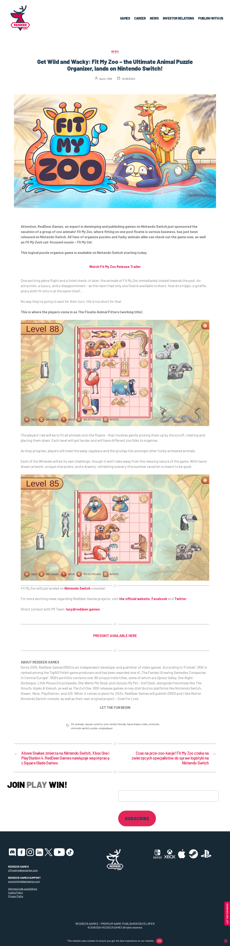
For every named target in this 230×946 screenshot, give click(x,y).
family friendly (118, 724)
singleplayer (106, 728)
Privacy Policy (15, 896)
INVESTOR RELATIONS (178, 18)
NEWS (154, 18)
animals (79, 724)
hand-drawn (134, 724)
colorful (97, 724)
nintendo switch (80, 728)
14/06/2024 (128, 78)
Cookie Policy (15, 892)
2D (72, 724)
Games (125, 18)
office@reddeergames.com (23, 870)
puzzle (93, 728)
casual (88, 724)
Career (140, 18)
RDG (109, 78)
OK (159, 940)
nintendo (154, 724)
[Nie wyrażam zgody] (225, 941)
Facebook (159, 598)
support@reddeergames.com (24, 881)
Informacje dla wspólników (22, 888)
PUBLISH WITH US (210, 18)
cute (106, 724)
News (115, 51)
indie (144, 724)
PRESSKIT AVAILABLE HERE (115, 635)
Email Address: (135, 784)
